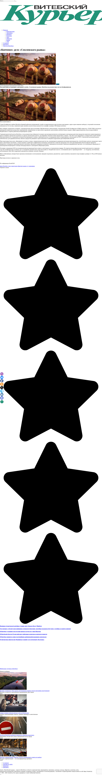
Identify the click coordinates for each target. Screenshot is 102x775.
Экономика (9, 33)
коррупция (14, 166)
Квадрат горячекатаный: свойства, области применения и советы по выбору (21, 757)
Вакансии (6, 765)
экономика (32, 166)
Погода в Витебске (8, 46)
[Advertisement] (48, 655)
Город (57, 84)
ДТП (7, 41)
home (1, 166)
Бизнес (8, 40)
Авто (7, 37)
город (9, 166)
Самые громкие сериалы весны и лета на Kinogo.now (14, 713)
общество (20, 166)
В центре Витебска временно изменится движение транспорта (17, 735)
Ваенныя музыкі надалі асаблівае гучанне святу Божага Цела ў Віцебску (21, 626)
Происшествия (10, 31)
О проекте (6, 43)
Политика (9, 35)
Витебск (5, 166)
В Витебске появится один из (8, 637)
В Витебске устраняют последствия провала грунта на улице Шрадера (20, 631)
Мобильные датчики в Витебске (9, 668)
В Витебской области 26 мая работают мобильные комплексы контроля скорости (23, 634)
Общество (9, 38)
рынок (25, 166)
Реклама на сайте (8, 764)
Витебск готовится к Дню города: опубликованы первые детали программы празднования (24, 690)
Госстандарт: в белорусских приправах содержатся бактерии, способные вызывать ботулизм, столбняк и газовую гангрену (35, 628)
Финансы (9, 34)
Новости (5, 30)
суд (28, 166)
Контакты (6, 44)
